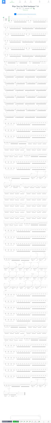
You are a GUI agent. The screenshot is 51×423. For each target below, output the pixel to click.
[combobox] (21, 8)
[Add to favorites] (17, 8)
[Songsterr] (3, 2)
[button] (3, 17)
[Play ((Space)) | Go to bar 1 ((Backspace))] (14, 421)
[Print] (33, 8)
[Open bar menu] (46, 21)
